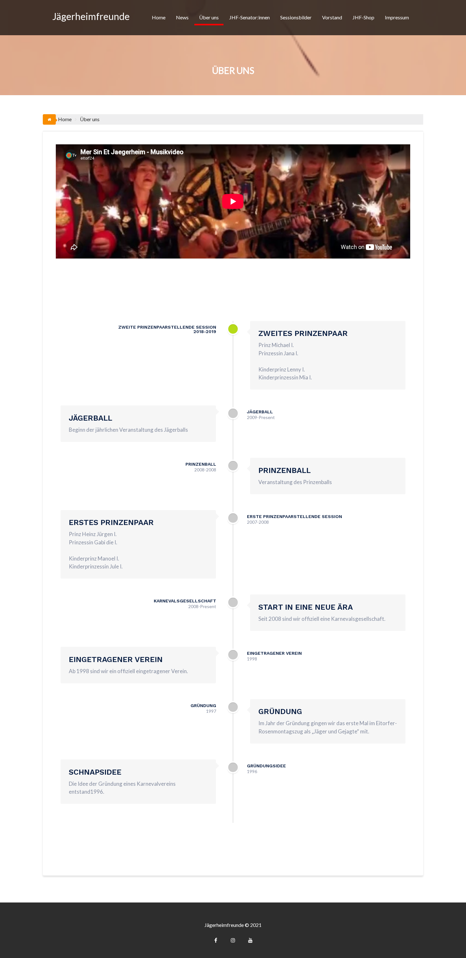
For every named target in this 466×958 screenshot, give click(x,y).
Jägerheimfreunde (91, 16)
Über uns (209, 17)
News (182, 17)
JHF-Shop (363, 17)
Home (158, 17)
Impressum (397, 17)
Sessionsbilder (296, 17)
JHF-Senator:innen (249, 17)
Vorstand (332, 17)
